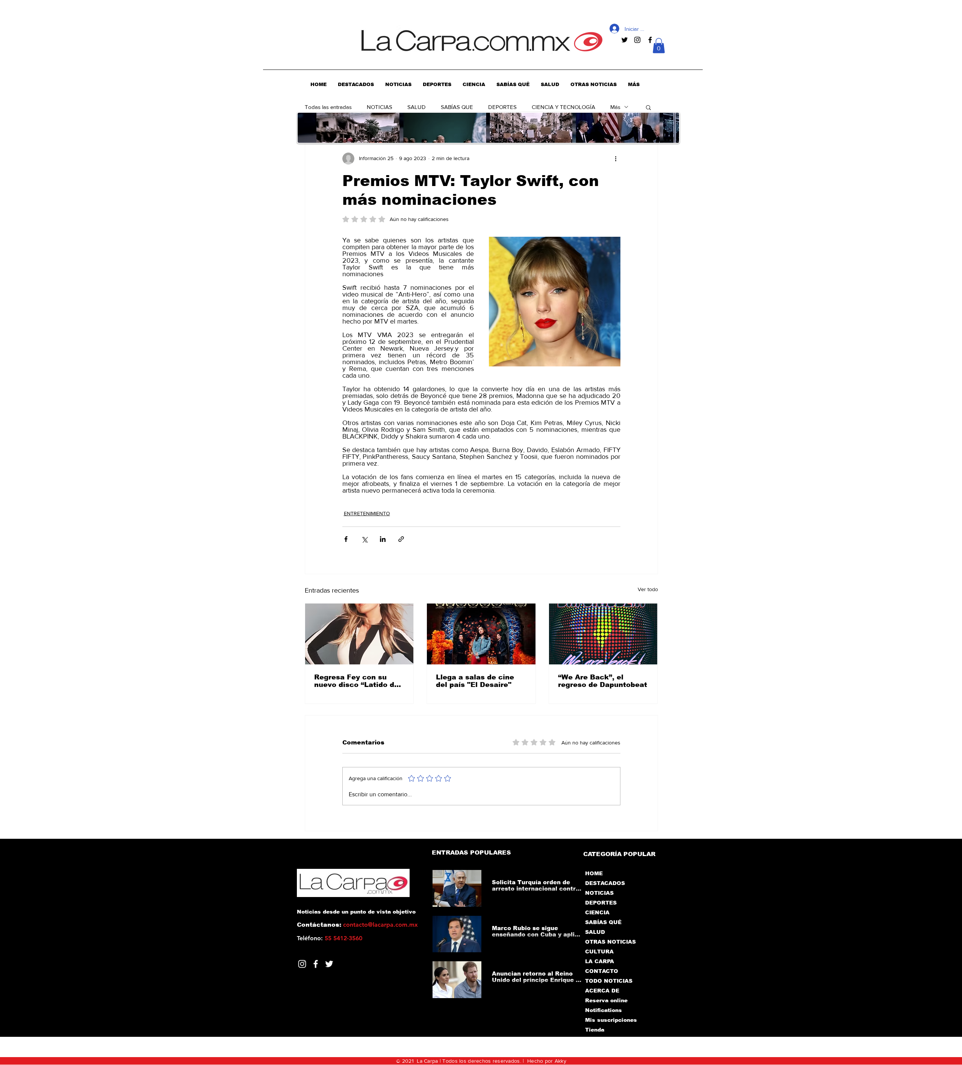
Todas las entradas (328, 107)
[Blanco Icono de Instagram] (302, 964)
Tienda (594, 1030)
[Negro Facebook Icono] (650, 40)
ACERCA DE (602, 991)
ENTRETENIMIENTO (367, 513)
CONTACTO (601, 971)
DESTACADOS (605, 883)
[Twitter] (329, 964)
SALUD (416, 107)
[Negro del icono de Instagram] (637, 40)
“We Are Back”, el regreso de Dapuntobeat (602, 680)
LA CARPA (599, 961)
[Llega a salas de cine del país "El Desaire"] (481, 634)
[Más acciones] (615, 158)
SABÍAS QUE (457, 107)
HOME (594, 873)
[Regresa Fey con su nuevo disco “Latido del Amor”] (359, 634)
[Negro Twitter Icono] (624, 40)
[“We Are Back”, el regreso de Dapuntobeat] (603, 634)
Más (615, 107)
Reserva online (606, 1000)
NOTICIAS (379, 107)
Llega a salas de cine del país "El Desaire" (475, 680)
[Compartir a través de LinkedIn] (382, 539)
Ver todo (648, 589)
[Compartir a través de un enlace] (401, 539)
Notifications (603, 1010)
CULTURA (599, 952)
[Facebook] (315, 964)
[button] (658, 45)
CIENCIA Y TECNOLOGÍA (563, 107)
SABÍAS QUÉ (603, 922)
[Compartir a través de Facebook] (345, 539)
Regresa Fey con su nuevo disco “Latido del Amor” (357, 680)
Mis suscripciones (610, 1020)
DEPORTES (502, 107)
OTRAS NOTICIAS (610, 942)
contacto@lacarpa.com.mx (380, 924)
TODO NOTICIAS (608, 981)
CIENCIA (597, 912)
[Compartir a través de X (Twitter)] (364, 539)
